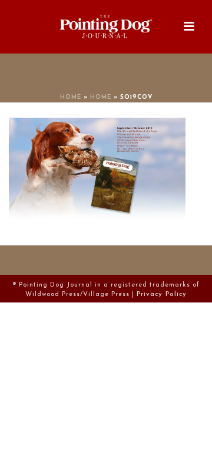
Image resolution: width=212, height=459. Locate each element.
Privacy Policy (162, 294)
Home (70, 97)
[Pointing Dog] (106, 26)
